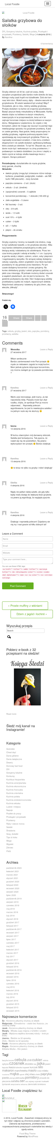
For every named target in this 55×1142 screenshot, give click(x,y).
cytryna (5, 1063)
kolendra (18, 1067)
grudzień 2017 (12, 922)
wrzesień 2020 (12, 888)
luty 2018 (10, 915)
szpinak (38, 1081)
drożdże (29, 1063)
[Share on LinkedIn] (44, 318)
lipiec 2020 (11, 895)
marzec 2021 (12, 874)
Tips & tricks (11, 837)
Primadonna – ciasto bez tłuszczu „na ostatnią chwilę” (25, 1024)
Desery (9, 762)
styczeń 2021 (12, 878)
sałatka (15, 333)
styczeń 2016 (12, 1000)
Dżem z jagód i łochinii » (31, 614)
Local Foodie (12, 4)
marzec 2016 (12, 993)
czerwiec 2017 (12, 942)
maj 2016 (10, 987)
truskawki (45, 1081)
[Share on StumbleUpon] (5, 324)
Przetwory (17, 34)
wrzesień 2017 (12, 932)
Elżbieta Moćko (9, 1048)
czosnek (16, 1063)
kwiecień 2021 (12, 871)
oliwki (37, 1074)
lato (29, 331)
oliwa (32, 1074)
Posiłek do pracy (13, 813)
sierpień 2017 (12, 936)
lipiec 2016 (11, 980)
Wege (32, 34)
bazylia (5, 1060)
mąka (14, 1073)
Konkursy (10, 776)
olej (27, 1074)
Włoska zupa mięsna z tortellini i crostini (28, 1030)
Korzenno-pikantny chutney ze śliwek (22, 1020)
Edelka (14, 482)
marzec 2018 (12, 912)
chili (29, 1060)
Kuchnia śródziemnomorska (18, 799)
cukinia (45, 1060)
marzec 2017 (12, 953)
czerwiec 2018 (12, 905)
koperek (26, 1067)
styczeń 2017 (12, 959)
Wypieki (9, 844)
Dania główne (12, 755)
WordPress (33, 1136)
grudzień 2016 (12, 963)
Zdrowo (9, 847)
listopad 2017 (12, 925)
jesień (24, 331)
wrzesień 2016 (12, 973)
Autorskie (10, 748)
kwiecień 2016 (12, 990)
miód (39, 1070)
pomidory (45, 331)
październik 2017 (14, 929)
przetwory (6, 333)
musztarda (5, 1074)
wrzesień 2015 (12, 1010)
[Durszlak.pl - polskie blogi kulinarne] (8, 1097)
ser (22, 1080)
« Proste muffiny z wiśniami (25, 605)
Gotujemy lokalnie (14, 31)
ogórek (21, 1074)
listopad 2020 (12, 884)
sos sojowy (29, 1081)
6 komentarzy (47, 43)
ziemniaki (32, 1084)
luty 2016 (10, 997)
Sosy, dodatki (12, 833)
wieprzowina (15, 1084)
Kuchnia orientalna (14, 793)
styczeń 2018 (12, 919)
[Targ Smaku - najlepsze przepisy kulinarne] (9, 1105)
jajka (41, 1063)
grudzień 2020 (12, 881)
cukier (37, 1059)
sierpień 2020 (12, 891)
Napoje (9, 810)
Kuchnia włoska (13, 803)
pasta (5, 1077)
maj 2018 (10, 908)
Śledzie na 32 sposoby (21, 1038)
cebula (11, 331)
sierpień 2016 (12, 976)
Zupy (8, 850)
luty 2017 (10, 956)
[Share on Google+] (38, 318)
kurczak (34, 1067)
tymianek (6, 1084)
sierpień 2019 (12, 902)
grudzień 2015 (12, 1004)
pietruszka (20, 1077)
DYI (3, 31)
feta (35, 1064)
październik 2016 (14, 970)
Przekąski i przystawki (16, 816)
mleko (45, 1070)
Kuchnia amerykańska (16, 782)
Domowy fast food (14, 765)
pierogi (12, 1078)
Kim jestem (22, 1048)
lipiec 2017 (11, 939)
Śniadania (10, 830)
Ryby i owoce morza (15, 823)
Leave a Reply (46, 349)
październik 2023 (14, 867)
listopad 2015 (12, 1007)
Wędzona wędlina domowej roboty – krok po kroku (25, 1034)
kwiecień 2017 (12, 949)
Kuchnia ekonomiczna (16, 786)
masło (32, 1070)
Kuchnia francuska (14, 789)
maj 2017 (10, 946)
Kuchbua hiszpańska (15, 779)
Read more (11, 713)
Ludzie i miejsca (13, 806)
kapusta (5, 1067)
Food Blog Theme (27, 1133)
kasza (12, 1067)
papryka (35, 331)
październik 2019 (14, 898)
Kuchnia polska (30, 31)
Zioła (4, 1040)
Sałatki (25, 34)
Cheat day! (11, 752)
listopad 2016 (12, 966)
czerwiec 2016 (12, 983)
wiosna (24, 1084)
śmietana (42, 1084)
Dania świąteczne (14, 759)
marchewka (21, 1070)
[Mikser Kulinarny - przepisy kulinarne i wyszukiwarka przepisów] (25, 1105)
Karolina (8, 37)
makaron (8, 1070)
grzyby (17, 331)
